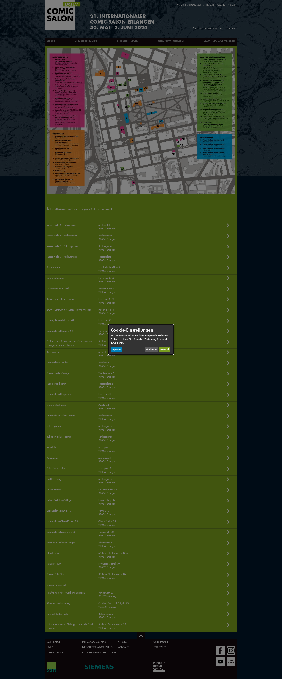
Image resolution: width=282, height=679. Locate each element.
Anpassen (116, 349)
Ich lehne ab (151, 349)
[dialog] (141, 339)
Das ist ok (164, 349)
